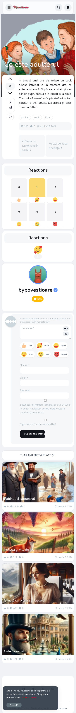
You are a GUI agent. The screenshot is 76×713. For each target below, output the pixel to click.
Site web (25, 390)
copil (36, 117)
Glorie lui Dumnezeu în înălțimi (30, 145)
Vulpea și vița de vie (19, 549)
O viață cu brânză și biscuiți (24, 600)
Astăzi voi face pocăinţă (58, 146)
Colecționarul (14, 651)
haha (63, 345)
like (30, 345)
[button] (9, 7)
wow (31, 354)
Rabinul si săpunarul (19, 498)
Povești (9, 58)
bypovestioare (35, 290)
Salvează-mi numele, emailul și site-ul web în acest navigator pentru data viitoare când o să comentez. (45, 408)
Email (24, 378)
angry (64, 354)
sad (47, 354)
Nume (24, 365)
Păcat (48, 117)
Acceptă (14, 705)
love (46, 345)
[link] (10, 117)
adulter (25, 117)
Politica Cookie (29, 697)
